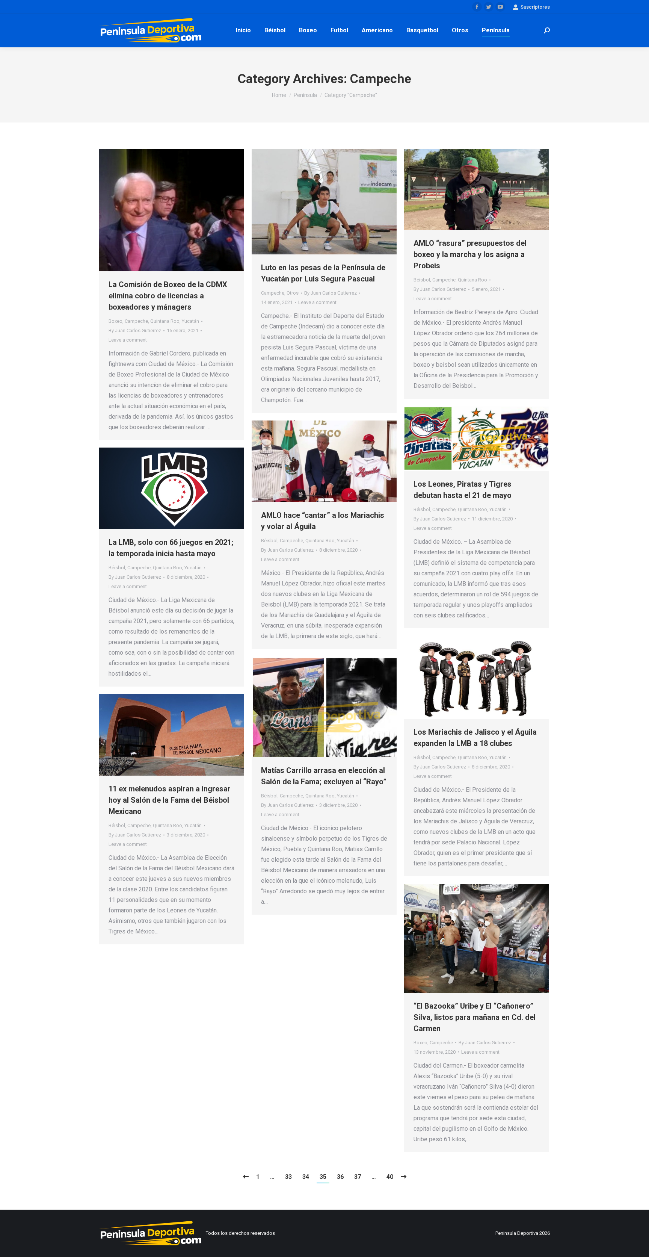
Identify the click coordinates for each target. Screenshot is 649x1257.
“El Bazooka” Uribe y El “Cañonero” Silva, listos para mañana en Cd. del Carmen (475, 1017)
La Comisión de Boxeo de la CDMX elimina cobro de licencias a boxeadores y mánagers (168, 296)
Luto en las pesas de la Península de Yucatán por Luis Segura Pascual (323, 273)
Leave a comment (128, 340)
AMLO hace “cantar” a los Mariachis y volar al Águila (322, 521)
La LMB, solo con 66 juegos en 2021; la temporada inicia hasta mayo (171, 548)
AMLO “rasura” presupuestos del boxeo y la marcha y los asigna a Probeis (470, 254)
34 (305, 1176)
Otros (293, 293)
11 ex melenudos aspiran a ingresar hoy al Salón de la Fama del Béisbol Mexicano (170, 800)
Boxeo (115, 321)
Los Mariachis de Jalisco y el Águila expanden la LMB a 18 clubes (475, 738)
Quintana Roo (165, 321)
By (135, 330)
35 (323, 1176)
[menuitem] (243, 30)
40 (389, 1176)
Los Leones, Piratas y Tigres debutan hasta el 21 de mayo (463, 490)
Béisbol (422, 280)
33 (288, 1176)
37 (357, 1176)
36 (340, 1176)
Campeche (136, 321)
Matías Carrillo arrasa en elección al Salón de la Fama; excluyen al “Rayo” (323, 776)
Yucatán (190, 321)
